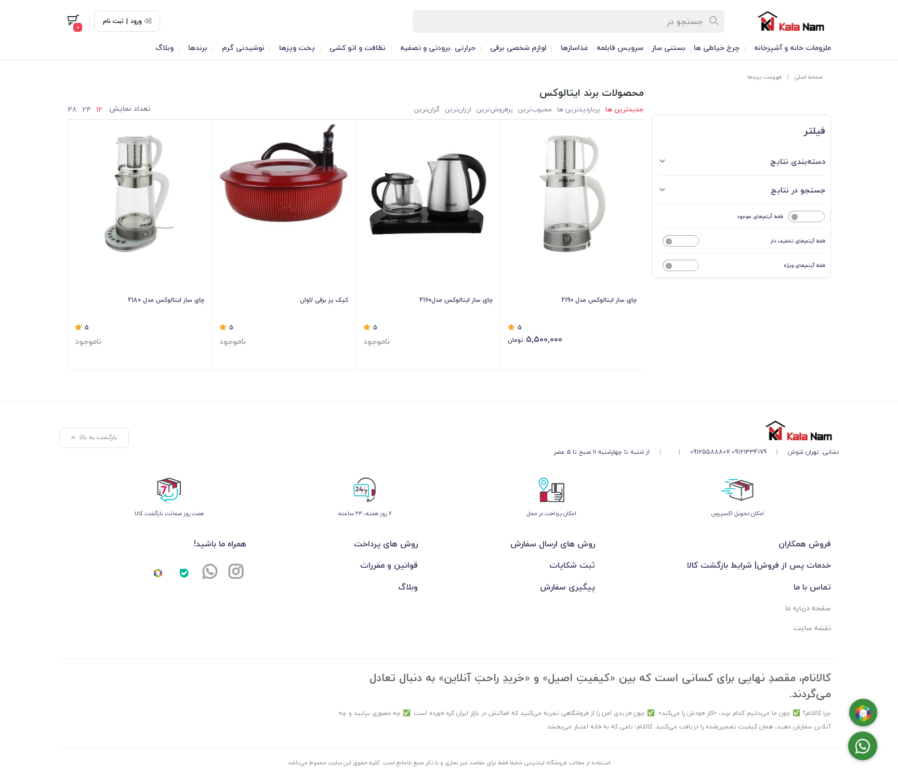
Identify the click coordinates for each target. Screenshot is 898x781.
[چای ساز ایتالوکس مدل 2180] (139, 194)
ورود (136, 21)
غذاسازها (574, 47)
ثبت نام (113, 21)
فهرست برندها (764, 77)
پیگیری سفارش (567, 587)
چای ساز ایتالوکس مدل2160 (456, 300)
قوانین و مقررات (389, 565)
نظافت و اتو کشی (357, 47)
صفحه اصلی (808, 77)
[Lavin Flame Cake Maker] (284, 194)
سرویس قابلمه (620, 47)
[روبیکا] (158, 572)
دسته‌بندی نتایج (797, 161)
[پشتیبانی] (210, 572)
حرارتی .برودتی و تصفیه (438, 47)
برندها (197, 47)
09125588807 (710, 451)
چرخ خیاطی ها (716, 47)
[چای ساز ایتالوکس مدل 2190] (572, 194)
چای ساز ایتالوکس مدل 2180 (166, 300)
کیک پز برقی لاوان (324, 300)
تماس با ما (812, 587)
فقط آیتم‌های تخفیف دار (798, 240)
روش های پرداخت (386, 543)
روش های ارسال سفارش (552, 543)
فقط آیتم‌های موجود (760, 216)
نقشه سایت (812, 627)
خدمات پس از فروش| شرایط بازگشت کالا (759, 565)
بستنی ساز (668, 47)
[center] (714, 21)
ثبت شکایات (572, 565)
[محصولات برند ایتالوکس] (696, 430)
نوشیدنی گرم (243, 47)
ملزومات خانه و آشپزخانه (792, 47)
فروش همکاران (804, 543)
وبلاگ (164, 47)
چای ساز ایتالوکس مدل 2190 (599, 300)
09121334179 (749, 451)
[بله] (184, 572)
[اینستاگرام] (236, 572)
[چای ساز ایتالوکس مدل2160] (428, 194)
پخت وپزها (297, 47)
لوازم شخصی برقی (518, 47)
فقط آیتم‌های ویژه (804, 265)
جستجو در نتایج (798, 190)
